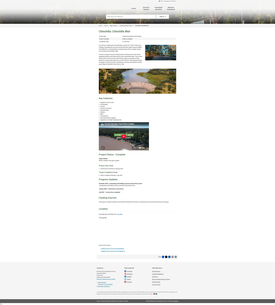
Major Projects (114, 25)
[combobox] (167, 1)
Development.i (156, 271)
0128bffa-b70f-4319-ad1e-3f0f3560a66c (112, 248)
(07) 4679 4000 (108, 284)
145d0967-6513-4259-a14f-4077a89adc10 (113, 251)
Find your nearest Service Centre (106, 279)
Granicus (176, 301)
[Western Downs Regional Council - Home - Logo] (112, 8)
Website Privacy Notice (117, 301)
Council (106, 25)
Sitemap (126, 301)
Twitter (129, 279)
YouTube (129, 282)
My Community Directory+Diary (161, 279)
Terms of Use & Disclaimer (103, 301)
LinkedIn (129, 276)
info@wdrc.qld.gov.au (104, 286)
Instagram (130, 274)
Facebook (129, 271)
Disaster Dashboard (157, 274)
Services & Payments (146, 8)
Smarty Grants (156, 282)
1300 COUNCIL (102, 282)
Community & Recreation (159, 8)
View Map (119, 214)
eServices (155, 276)
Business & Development (171, 8)
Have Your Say (156, 284)
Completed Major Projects (126, 25)
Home (100, 25)
